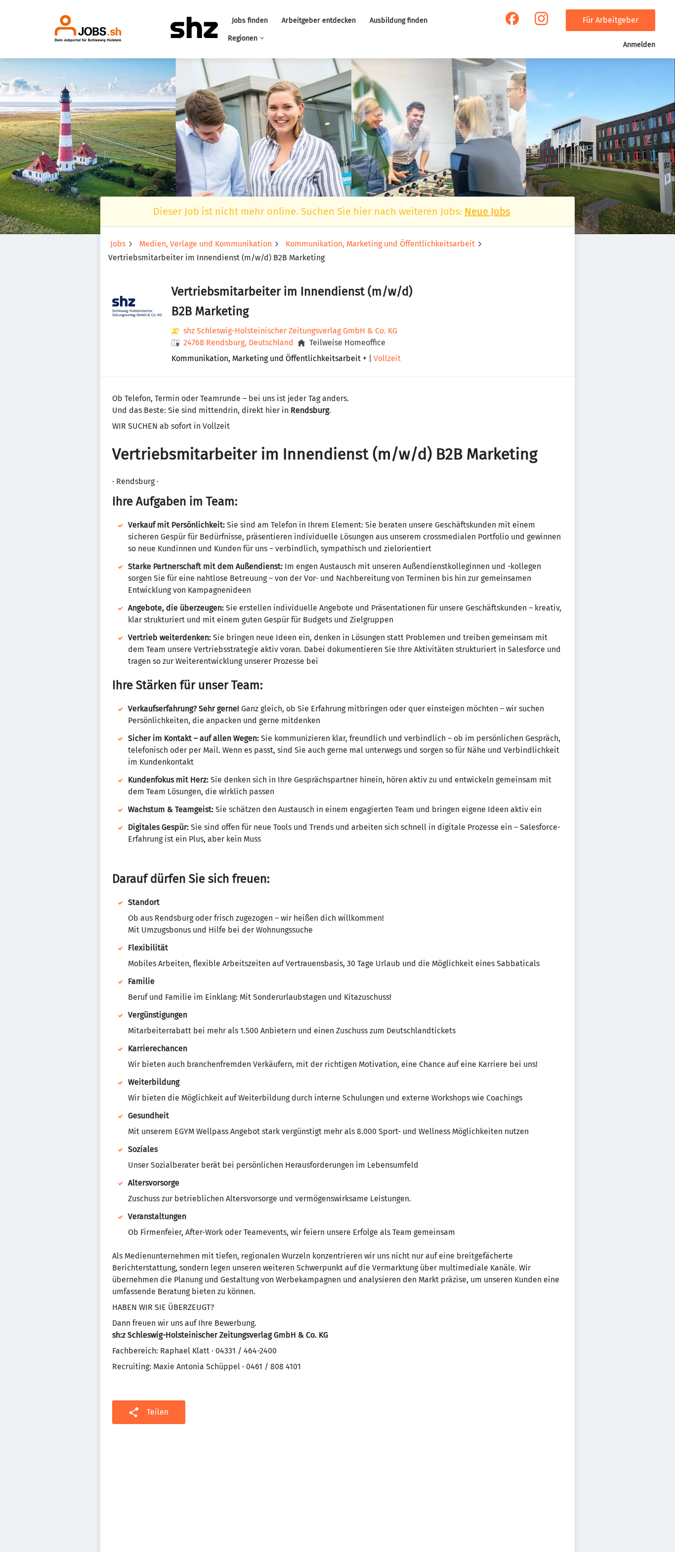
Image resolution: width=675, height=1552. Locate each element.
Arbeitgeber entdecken (319, 20)
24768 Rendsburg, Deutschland (238, 342)
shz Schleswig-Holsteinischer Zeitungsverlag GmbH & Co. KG (290, 330)
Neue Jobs (487, 211)
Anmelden (639, 45)
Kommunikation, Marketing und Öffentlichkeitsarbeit (380, 243)
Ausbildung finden (398, 20)
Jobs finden (250, 20)
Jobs (118, 243)
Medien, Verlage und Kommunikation (205, 243)
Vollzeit (387, 358)
